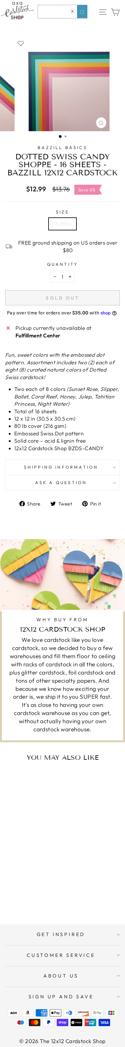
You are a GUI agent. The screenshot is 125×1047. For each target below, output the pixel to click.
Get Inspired (61, 934)
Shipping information (61, 467)
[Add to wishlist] (21, 43)
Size (62, 212)
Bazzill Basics (62, 147)
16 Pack (62, 223)
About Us (61, 976)
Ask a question (61, 482)
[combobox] (63, 11)
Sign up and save (61, 996)
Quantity (62, 264)
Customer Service (61, 955)
